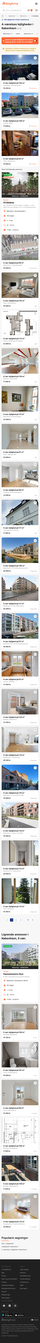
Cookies (4, 1282)
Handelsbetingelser (8, 1285)
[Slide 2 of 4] (19, 826)
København (23, 16)
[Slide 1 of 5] (17, 78)
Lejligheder (11, 16)
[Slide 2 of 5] (18, 78)
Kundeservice (24, 1282)
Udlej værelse (24, 1269)
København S (7, 34)
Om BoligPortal (6, 1269)
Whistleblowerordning (8, 1288)
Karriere (4, 1291)
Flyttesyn (23, 1272)
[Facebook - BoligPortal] (4, 1305)
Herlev (18, 34)
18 (28, 920)
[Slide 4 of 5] (21, 78)
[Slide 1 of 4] (18, 826)
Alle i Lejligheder (8, 1243)
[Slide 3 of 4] (20, 826)
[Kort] (36, 10)
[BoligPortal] (10, 3)
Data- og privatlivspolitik (9, 1279)
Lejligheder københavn (10, 1247)
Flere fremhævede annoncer (12, 169)
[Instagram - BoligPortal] (15, 1305)
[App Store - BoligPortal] (19, 1315)
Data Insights (6, 1298)
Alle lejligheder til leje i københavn (16, 20)
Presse (4, 1276)
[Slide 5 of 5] (22, 78)
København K (28, 34)
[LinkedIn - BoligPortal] (9, 1305)
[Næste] (32, 920)
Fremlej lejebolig (25, 1279)
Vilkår (21, 1285)
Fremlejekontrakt (25, 1276)
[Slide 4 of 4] (21, 826)
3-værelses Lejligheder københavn (14, 1250)
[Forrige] (7, 920)
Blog (3, 1272)
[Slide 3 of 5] (20, 78)
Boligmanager (6, 1294)
